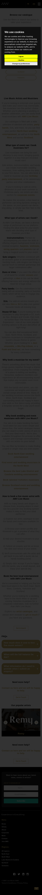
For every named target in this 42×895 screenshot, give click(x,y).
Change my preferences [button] (21, 64)
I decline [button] (21, 60)
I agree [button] (21, 56)
